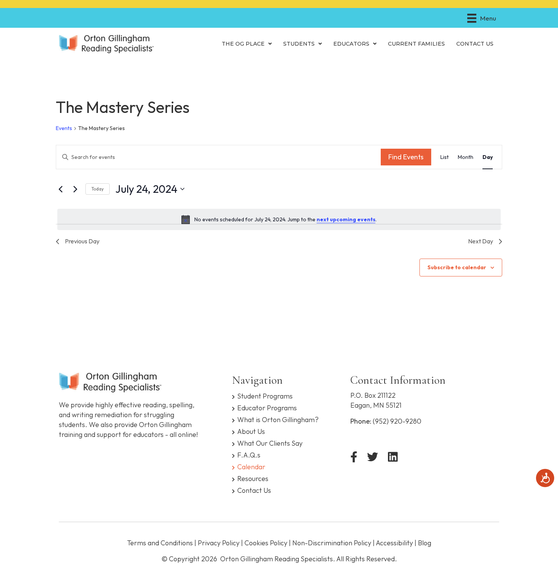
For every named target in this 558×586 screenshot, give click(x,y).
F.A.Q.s (248, 455)
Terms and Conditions (160, 542)
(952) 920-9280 (397, 421)
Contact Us (254, 490)
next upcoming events (346, 219)
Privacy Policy (219, 542)
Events (64, 128)
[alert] (279, 219)
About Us (251, 431)
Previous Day (82, 241)
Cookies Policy (265, 542)
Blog (424, 542)
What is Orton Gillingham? (277, 419)
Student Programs (265, 396)
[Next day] (75, 189)
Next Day (480, 241)
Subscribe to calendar (456, 267)
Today (97, 189)
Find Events (406, 156)
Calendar (251, 466)
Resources (252, 478)
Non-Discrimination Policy (331, 542)
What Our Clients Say (270, 443)
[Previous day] (60, 189)
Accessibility (394, 542)
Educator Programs (267, 407)
